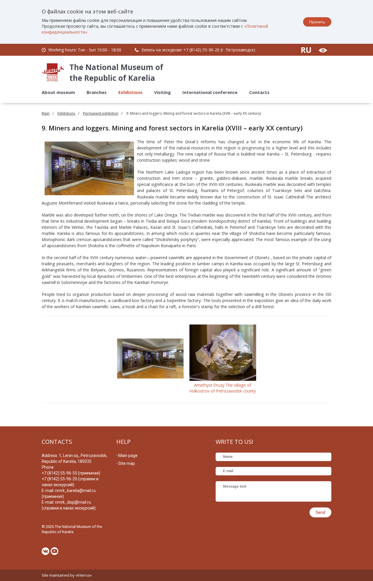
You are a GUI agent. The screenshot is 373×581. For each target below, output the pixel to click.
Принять (317, 22)
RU (306, 49)
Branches (97, 92)
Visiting (162, 92)
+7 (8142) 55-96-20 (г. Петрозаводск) (219, 50)
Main (46, 113)
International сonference (209, 92)
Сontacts (259, 92)
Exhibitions (130, 92)
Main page (128, 455)
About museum (58, 92)
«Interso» (83, 575)
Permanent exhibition (100, 113)
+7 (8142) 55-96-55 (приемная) (71, 473)
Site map (126, 463)
